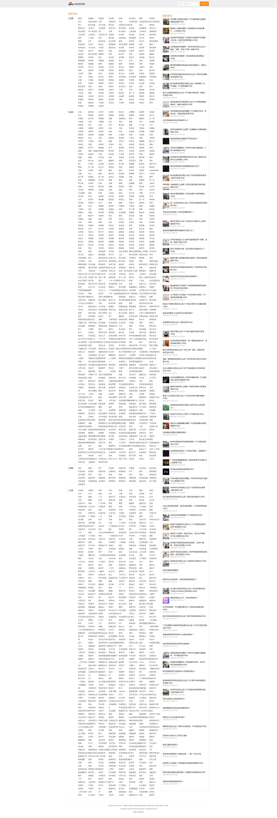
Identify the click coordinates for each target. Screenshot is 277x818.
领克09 (121, 714)
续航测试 (132, 772)
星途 (110, 503)
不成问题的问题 (125, 384)
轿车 (80, 565)
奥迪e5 (131, 584)
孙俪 (110, 183)
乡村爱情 (101, 436)
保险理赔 (132, 481)
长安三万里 (82, 277)
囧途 (141, 261)
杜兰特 (121, 54)
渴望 (151, 439)
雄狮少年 (152, 271)
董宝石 (111, 173)
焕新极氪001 (144, 717)
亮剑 (110, 443)
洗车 (151, 763)
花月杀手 (152, 329)
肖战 (120, 122)
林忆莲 (80, 229)
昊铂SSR (112, 665)
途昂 (130, 633)
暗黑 (151, 420)
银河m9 (91, 691)
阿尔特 (111, 562)
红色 (100, 455)
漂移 (90, 740)
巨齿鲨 (131, 332)
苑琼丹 (141, 232)
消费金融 (152, 478)
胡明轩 (131, 67)
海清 (90, 193)
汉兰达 (111, 630)
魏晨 (80, 206)
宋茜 (100, 170)
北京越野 (91, 591)
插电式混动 (143, 753)
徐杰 (141, 70)
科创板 (111, 468)
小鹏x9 (131, 652)
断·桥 (111, 297)
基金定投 (142, 481)
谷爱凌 (101, 106)
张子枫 (80, 196)
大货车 (80, 549)
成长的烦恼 (102, 413)
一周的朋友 (133, 293)
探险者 (131, 620)
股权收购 (152, 471)
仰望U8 (91, 604)
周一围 (131, 209)
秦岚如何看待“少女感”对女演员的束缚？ (178, 313)
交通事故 (112, 763)
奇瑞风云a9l (154, 630)
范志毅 (152, 51)
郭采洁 (111, 245)
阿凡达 (80, 310)
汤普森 (111, 60)
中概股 (131, 468)
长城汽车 (122, 497)
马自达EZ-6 (82, 717)
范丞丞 (121, 157)
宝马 (90, 494)
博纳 (110, 714)
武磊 (110, 51)
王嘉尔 (111, 144)
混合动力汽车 (134, 711)
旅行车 (152, 575)
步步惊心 (142, 446)
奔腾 (151, 646)
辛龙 (90, 138)
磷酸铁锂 (81, 740)
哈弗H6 (81, 578)
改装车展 (152, 766)
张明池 (111, 70)
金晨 (80, 161)
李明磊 (101, 151)
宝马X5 (121, 526)
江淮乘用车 (153, 549)
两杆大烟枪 (153, 345)
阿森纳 (101, 18)
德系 (141, 776)
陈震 (120, 730)
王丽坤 (152, 219)
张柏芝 (141, 115)
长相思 (141, 394)
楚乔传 (90, 449)
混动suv (91, 630)
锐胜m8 (122, 630)
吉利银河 (132, 510)
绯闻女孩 (112, 413)
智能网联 (122, 750)
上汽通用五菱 (103, 555)
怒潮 (130, 280)
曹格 (80, 167)
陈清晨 (121, 93)
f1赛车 (80, 698)
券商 (110, 475)
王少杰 (111, 67)
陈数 (141, 209)
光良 (80, 248)
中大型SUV (123, 578)
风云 (110, 575)
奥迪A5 (142, 630)
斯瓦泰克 (81, 86)
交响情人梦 (153, 426)
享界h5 (81, 584)
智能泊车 (81, 750)
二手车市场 (82, 662)
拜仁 (80, 25)
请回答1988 (103, 462)
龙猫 (90, 345)
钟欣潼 (152, 235)
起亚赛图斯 (113, 636)
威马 (110, 678)
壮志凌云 (122, 329)
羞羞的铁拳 (82, 264)
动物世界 (81, 267)
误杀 (151, 258)
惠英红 (111, 232)
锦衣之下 (142, 449)
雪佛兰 (111, 545)
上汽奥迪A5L (114, 526)
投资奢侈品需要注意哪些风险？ (175, 432)
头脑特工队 (82, 323)
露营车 (101, 769)
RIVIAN (132, 536)
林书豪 (121, 57)
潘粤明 (90, 190)
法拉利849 (82, 701)
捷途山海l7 (92, 665)
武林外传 (142, 433)
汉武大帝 (142, 430)
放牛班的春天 (114, 342)
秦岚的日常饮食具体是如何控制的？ (184, 276)
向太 (80, 115)
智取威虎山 (113, 261)
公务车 (141, 701)
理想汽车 (112, 500)
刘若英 (131, 245)
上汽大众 (132, 506)
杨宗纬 (141, 248)
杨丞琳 (101, 242)
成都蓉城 (152, 31)
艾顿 (141, 60)
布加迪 (131, 542)
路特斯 (90, 552)
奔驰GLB (81, 529)
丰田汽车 (132, 526)
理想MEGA (102, 662)
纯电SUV (122, 565)
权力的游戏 (82, 404)
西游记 (152, 430)
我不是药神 (133, 255)
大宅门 (152, 459)
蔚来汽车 (112, 639)
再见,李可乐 (92, 284)
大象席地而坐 (114, 381)
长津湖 (111, 251)
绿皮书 (90, 368)
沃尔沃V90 (133, 571)
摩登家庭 (152, 404)
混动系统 (132, 750)
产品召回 (152, 743)
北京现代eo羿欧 (84, 617)
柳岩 (120, 216)
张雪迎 (131, 196)
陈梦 (80, 83)
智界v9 (141, 597)
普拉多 (141, 620)
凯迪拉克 (81, 510)
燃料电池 (122, 740)
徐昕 (80, 70)
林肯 (100, 536)
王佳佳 (152, 173)
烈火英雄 (122, 258)
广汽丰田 (101, 503)
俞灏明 (152, 206)
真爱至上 (152, 365)
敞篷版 (121, 662)
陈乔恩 (152, 248)
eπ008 (151, 652)
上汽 (151, 523)
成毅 (110, 118)
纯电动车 (101, 610)
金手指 (90, 280)
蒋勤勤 (131, 212)
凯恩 (120, 41)
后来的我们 (82, 258)
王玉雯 (121, 154)
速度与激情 (143, 310)
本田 (90, 503)
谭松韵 (141, 144)
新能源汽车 (153, 730)
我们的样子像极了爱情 (86, 297)
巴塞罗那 (112, 22)
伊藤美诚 (142, 77)
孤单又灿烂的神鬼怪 (116, 420)
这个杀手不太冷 (84, 339)
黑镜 (141, 410)
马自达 (90, 558)
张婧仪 (80, 125)
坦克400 (132, 597)
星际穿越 (142, 339)
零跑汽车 (142, 523)
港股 (90, 468)
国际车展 (152, 756)
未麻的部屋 (123, 365)
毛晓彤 (80, 219)
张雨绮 (121, 196)
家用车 (141, 779)
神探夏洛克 (133, 410)
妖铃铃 (131, 264)
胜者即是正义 (83, 452)
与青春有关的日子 (85, 459)
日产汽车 (91, 545)
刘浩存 (131, 170)
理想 (110, 506)
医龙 (130, 426)
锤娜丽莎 (91, 180)
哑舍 (110, 170)
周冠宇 (141, 103)
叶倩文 (152, 225)
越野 (151, 769)
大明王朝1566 (93, 452)
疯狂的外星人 (103, 258)
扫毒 (141, 267)
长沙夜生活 (123, 290)
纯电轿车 (122, 639)
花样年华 (112, 378)
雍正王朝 (122, 430)
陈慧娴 (141, 225)
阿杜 (90, 248)
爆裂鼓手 (101, 368)
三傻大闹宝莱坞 (94, 342)
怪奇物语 (132, 404)
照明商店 (81, 284)
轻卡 (120, 688)
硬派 (141, 682)
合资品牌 (112, 737)
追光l (111, 672)
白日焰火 (81, 384)
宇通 (130, 539)
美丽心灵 (152, 355)
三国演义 (122, 439)
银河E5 (101, 698)
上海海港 (132, 31)
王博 (80, 77)
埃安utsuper (103, 633)
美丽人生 (91, 339)
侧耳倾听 (112, 365)
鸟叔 (100, 125)
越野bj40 (122, 720)
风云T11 (112, 571)
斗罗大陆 (112, 400)
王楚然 (141, 135)
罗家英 (152, 232)
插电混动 (142, 746)
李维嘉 (141, 131)
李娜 (100, 86)
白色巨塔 (122, 426)
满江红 (131, 274)
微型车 (141, 652)
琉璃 (130, 449)
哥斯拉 (141, 326)
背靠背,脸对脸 (144, 384)
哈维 (141, 44)
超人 (110, 313)
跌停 (141, 471)
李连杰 (111, 167)
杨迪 (130, 125)
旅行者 (131, 575)
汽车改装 (142, 763)
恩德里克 (112, 48)
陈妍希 (141, 112)
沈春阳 (152, 151)
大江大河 (81, 394)
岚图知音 (91, 646)
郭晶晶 (80, 96)
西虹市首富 (143, 255)
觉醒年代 (122, 394)
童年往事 (101, 387)
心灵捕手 (132, 355)
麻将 (100, 391)
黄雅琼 (152, 93)
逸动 (141, 643)
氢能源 (152, 682)
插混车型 (112, 724)
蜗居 (100, 446)
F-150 (100, 620)
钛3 (79, 665)
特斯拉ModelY (83, 526)
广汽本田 (91, 536)
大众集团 (142, 785)
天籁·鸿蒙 (112, 691)
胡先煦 (111, 154)
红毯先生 (152, 277)
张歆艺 (131, 222)
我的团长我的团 (135, 443)
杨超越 (101, 148)
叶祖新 (152, 112)
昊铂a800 (112, 785)
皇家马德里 (92, 22)
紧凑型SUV (153, 659)
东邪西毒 (132, 378)
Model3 (101, 526)
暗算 (141, 455)
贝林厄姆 (122, 38)
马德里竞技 (133, 22)
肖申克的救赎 (134, 336)
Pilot (141, 626)
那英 (141, 177)
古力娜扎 (81, 193)
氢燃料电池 (92, 750)
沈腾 (130, 135)
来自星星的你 (124, 420)
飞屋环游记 (113, 319)
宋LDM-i (142, 675)
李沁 (90, 125)
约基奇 (90, 57)
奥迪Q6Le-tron (154, 707)
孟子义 (152, 115)
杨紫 (90, 157)
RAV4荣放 (102, 578)
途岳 (151, 711)
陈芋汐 (101, 96)
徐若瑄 (141, 245)
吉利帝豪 (91, 523)
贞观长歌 (91, 462)
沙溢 (110, 190)
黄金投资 (81, 484)
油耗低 (80, 788)
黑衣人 (111, 329)
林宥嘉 (90, 242)
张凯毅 (152, 128)
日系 (151, 776)
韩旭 (130, 70)
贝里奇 (131, 51)
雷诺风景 (112, 682)
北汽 (151, 497)
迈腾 (110, 594)
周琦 (141, 64)
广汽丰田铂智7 (83, 630)
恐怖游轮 (152, 374)
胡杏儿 (90, 232)
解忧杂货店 (143, 264)
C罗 (89, 41)
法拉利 (141, 497)
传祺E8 (121, 675)
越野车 (121, 571)
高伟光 (121, 199)
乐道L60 (91, 617)
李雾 (141, 161)
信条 (151, 303)
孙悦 (100, 141)
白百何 (152, 190)
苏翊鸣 (90, 106)
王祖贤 (101, 238)
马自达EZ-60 (114, 701)
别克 (80, 500)
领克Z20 (142, 656)
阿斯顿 (121, 549)
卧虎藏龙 (101, 378)
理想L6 (91, 610)
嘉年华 (101, 381)
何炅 (120, 144)
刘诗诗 (90, 183)
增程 (120, 746)
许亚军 (152, 138)
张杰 (90, 196)
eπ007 (90, 623)
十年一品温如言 (115, 293)
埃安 (120, 519)
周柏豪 (90, 238)
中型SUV (91, 584)
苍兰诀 (141, 400)
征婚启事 (142, 391)
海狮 (100, 581)
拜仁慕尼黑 (92, 31)
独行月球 (101, 274)
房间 (141, 371)
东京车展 (122, 766)
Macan (90, 639)
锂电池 (101, 746)
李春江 (90, 77)
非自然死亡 (143, 423)
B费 (79, 38)
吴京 (90, 173)
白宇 (80, 199)
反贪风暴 (132, 300)
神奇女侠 (152, 326)
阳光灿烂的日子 (145, 358)
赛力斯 (141, 500)
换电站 (111, 740)
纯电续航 (122, 733)
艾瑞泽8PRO (114, 727)
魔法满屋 (152, 300)
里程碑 (152, 779)
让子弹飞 (152, 378)
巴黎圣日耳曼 (124, 25)
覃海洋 (90, 99)
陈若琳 (131, 96)
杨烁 (141, 206)
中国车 (90, 549)
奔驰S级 (152, 532)
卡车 (80, 779)
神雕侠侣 (81, 439)
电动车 (90, 733)
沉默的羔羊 (82, 365)
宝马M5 (101, 704)
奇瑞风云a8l (154, 685)
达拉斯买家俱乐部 (136, 371)
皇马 (80, 22)
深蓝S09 (132, 669)
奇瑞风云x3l (92, 694)
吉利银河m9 (93, 613)
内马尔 (141, 41)
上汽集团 (81, 536)
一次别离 (112, 371)
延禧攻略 (132, 433)
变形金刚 (91, 316)
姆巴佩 (111, 38)
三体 (90, 397)
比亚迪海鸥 (102, 694)
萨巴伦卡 (122, 86)
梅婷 (110, 135)
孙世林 (141, 48)
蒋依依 (141, 212)
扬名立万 (112, 300)
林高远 (121, 83)
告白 (80, 371)
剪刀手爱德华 (124, 352)
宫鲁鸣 (111, 73)
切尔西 (111, 18)
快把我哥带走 (103, 267)
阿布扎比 (132, 776)
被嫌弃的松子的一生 (106, 352)
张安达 (111, 103)
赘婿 (100, 400)
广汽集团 (91, 516)
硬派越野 (81, 759)
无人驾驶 (81, 733)
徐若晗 (101, 144)
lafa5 (121, 782)
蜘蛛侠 (131, 319)
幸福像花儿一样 (94, 459)
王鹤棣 (101, 122)
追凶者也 (101, 384)
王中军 (101, 180)
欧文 (100, 57)
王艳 (80, 112)
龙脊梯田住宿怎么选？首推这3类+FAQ (177, 322)
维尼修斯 (132, 38)
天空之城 (142, 345)
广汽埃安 (122, 523)
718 (99, 623)
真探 (80, 410)
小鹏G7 (132, 665)
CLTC (90, 743)
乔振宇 (131, 203)
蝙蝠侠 (121, 316)
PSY (110, 125)
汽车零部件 (102, 743)
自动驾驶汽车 (124, 617)
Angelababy (154, 170)
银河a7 (121, 626)
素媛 (141, 349)
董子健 (101, 186)
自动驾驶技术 (124, 753)
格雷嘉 (90, 588)
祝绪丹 (152, 154)
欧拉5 (131, 588)
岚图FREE (102, 701)
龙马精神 (132, 290)
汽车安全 (122, 743)
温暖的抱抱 (123, 306)
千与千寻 (101, 339)
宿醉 (100, 319)
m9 (120, 613)
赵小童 (80, 177)
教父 (141, 342)
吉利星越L (82, 672)
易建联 (111, 64)
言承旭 (131, 242)
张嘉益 (111, 209)
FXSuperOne (144, 694)
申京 (120, 60)
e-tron (141, 662)
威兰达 (152, 565)
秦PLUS (132, 707)
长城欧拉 (101, 506)
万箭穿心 (132, 381)
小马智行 (101, 562)
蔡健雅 (121, 248)
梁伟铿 (141, 90)
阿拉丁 (152, 323)
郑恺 (151, 177)
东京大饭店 (82, 430)
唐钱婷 (90, 103)
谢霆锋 (131, 115)
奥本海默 (142, 329)
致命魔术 (91, 352)
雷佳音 (141, 186)
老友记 (152, 400)
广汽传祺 (142, 506)
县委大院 (81, 400)
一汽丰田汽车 (144, 711)
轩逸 (151, 607)
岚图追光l (143, 600)
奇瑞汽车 (91, 513)
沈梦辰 (80, 154)
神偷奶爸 (152, 319)
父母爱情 (112, 433)
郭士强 (121, 73)
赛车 (130, 759)
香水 (100, 371)
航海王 (80, 336)
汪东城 (121, 135)
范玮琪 (101, 248)
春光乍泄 (122, 378)
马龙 (151, 80)
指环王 (101, 316)
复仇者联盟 (102, 310)
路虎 (151, 506)
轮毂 (151, 633)
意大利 (121, 788)
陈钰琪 (152, 209)
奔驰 (151, 490)
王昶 (130, 90)
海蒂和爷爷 (102, 365)
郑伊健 (121, 235)
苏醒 (130, 122)
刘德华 (90, 225)
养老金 (90, 471)
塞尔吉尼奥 (92, 54)
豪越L (111, 591)
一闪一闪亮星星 (115, 280)
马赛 (130, 25)
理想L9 (101, 617)
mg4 (130, 626)
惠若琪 (80, 90)
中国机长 (132, 258)
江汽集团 (142, 526)
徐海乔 (111, 206)
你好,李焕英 (123, 251)
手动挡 (90, 685)
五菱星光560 (93, 672)
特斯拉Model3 (83, 711)
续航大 (80, 737)
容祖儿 (80, 238)
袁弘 (90, 209)
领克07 (111, 688)
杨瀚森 (90, 64)
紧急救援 (132, 306)
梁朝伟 (80, 225)
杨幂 (110, 141)
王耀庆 (152, 131)
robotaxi (122, 691)
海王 (80, 316)
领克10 (91, 649)
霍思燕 (111, 212)
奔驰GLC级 (133, 643)
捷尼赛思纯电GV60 (136, 688)
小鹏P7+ (132, 682)
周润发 (152, 222)
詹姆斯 (101, 54)
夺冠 (100, 303)
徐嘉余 (131, 99)
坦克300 (81, 581)
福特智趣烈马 (144, 623)
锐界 (120, 646)
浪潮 (110, 374)
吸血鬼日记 (133, 407)
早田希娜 (152, 77)
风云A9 (142, 575)
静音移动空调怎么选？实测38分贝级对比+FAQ (188, 561)
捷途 (100, 549)
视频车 (80, 659)
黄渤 (120, 180)
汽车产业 (142, 756)
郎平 (151, 86)
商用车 (141, 571)
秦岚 (100, 219)
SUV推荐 (91, 698)
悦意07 (152, 717)
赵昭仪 (90, 177)
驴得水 (131, 384)
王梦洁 (111, 90)
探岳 (80, 623)
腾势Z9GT (92, 701)
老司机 (101, 759)
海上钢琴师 (82, 342)
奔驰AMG (153, 558)
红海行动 (152, 251)
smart (121, 510)
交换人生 (142, 284)
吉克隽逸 (122, 212)
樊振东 (141, 80)
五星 (80, 766)
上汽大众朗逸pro (84, 727)
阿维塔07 (102, 630)
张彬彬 (101, 196)
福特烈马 (142, 633)
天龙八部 (142, 436)
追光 (80, 707)
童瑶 (141, 219)
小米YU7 (122, 575)
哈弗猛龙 (112, 685)
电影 (80, 251)
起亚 (100, 510)
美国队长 (152, 313)
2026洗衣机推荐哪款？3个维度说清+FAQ (186, 515)
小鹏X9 (101, 571)
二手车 (111, 568)
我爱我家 (91, 443)
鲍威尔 (152, 54)
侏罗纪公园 (123, 310)
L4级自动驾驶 (103, 750)
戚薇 (90, 219)
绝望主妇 (142, 413)
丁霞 (120, 90)
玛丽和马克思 (93, 358)
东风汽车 (142, 519)
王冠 (100, 410)
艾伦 (151, 196)
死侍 (100, 329)
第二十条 (122, 277)
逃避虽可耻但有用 (85, 426)
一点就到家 (102, 271)
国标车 (152, 737)
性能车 (111, 604)
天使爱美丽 (143, 352)
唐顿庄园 (122, 410)
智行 (100, 733)
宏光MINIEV (103, 643)
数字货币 (112, 478)
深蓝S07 (81, 604)
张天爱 (111, 196)
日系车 (90, 785)
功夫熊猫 (101, 323)
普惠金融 (132, 478)
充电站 (80, 785)
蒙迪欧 (101, 591)
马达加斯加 (113, 323)
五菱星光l (122, 704)
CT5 (120, 669)
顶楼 (90, 423)
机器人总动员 (103, 342)
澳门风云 (122, 261)
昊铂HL (101, 707)
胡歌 (110, 180)
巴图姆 (152, 60)
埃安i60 (132, 578)
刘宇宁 (90, 148)
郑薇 (90, 73)
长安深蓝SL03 (124, 707)
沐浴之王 (112, 271)
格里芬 (80, 64)
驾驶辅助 (132, 733)
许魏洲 (121, 206)
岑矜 (151, 161)
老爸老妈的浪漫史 (136, 413)
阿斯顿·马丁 (103, 545)
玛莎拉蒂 (132, 497)
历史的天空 (143, 443)
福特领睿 (132, 724)
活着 (141, 361)
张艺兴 (121, 141)
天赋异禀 (152, 417)
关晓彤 (80, 148)
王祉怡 (80, 93)
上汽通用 (142, 558)
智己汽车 (81, 678)
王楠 (80, 80)
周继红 (141, 96)
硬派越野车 (113, 656)
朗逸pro (101, 607)
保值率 (131, 756)
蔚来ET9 (152, 688)
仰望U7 (122, 665)
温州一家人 (123, 459)
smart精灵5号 (144, 727)
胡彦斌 (90, 135)
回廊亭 (152, 287)
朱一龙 (152, 180)
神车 (80, 597)
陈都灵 (111, 138)
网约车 (90, 597)
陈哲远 (131, 154)
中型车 (101, 795)
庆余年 (90, 400)
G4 (89, 675)
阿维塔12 (142, 610)
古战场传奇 (143, 417)
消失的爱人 (153, 368)
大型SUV (81, 600)
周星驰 (101, 225)
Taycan (121, 727)
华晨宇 (80, 141)
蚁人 (80, 329)
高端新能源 (133, 788)
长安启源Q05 (93, 633)
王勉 (100, 154)
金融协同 (101, 478)
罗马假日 (122, 345)
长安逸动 (122, 724)
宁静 (120, 128)
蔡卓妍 (141, 235)
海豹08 (142, 665)
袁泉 (110, 222)
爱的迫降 (91, 420)
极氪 (90, 497)
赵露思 (141, 196)
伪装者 (90, 455)
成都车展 (81, 782)
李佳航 (80, 203)
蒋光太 (101, 44)
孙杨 (80, 103)
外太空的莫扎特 (145, 293)
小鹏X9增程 (153, 626)
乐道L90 (142, 607)
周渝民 (121, 242)
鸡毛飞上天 (113, 459)
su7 (120, 623)
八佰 (120, 255)
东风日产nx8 (124, 682)
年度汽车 (142, 613)
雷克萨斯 (112, 510)
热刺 (120, 18)
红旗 (151, 503)
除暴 (120, 303)
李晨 (80, 180)
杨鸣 (100, 64)
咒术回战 (91, 336)
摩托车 (101, 779)
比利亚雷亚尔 (144, 22)
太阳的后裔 (143, 420)
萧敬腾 (131, 173)
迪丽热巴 (122, 118)
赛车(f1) (91, 772)
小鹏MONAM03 (155, 669)
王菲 (90, 229)
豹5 (99, 597)
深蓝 (80, 513)
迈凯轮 (152, 552)
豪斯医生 (91, 407)
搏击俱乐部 (133, 345)
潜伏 (151, 433)
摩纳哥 (152, 25)
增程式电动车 (134, 720)
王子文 (152, 193)
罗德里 (111, 35)
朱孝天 (141, 242)
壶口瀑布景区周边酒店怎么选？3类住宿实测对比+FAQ (184, 497)
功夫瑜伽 (91, 264)
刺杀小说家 (133, 271)
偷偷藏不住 (133, 400)
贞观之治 (101, 452)
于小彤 (141, 125)
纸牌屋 (111, 404)
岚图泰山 (122, 568)
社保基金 (81, 471)
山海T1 (101, 711)
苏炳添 (80, 106)
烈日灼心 (91, 384)
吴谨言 (90, 170)
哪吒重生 (142, 271)
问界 (100, 500)
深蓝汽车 (112, 539)
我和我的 (101, 255)
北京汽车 (122, 539)
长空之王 (91, 287)
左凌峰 (101, 164)
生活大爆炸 (92, 404)
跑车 (141, 568)
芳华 (151, 255)
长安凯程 (112, 555)
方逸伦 (80, 555)
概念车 (152, 568)
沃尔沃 (152, 500)
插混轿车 (81, 613)
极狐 (151, 510)
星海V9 (121, 652)
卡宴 (110, 519)
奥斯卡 (141, 51)
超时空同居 (92, 267)
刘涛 (100, 183)
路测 (151, 740)
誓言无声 (132, 455)
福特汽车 (81, 523)
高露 (90, 212)
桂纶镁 (121, 245)
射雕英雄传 (133, 436)
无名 (120, 284)
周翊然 (111, 115)
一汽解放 (122, 542)
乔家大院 (81, 462)
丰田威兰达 (92, 720)
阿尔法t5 (152, 584)
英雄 (120, 407)
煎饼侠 (131, 261)
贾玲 (151, 157)
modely (132, 636)
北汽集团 (122, 516)
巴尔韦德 (112, 41)
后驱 (90, 746)
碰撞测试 (142, 740)
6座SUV (101, 669)
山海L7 (131, 617)
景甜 (120, 193)
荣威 (141, 516)
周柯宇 (101, 115)
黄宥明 (152, 199)
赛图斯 (152, 613)
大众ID (152, 526)
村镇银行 (112, 481)
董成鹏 (101, 199)
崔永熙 (111, 57)
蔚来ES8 (112, 623)
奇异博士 (112, 332)
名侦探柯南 (113, 284)
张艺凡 (131, 141)
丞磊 (90, 144)
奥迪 (100, 494)
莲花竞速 (132, 704)
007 (110, 316)
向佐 (110, 128)
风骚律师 (81, 423)
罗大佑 (152, 238)
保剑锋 (121, 115)
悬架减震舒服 (124, 759)
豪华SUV (152, 578)
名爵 (141, 555)
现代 (141, 513)
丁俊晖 (121, 103)
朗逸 (90, 581)
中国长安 (152, 513)
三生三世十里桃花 (105, 449)
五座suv (91, 669)
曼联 (141, 18)
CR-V (141, 617)
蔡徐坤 (80, 138)
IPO (99, 468)
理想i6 (141, 591)
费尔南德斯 (153, 41)
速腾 (151, 604)
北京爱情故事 (124, 446)
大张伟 (90, 186)
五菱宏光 (152, 656)
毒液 (130, 326)
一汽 (100, 516)
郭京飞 (141, 173)
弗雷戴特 (81, 60)
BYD (110, 552)
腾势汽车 (142, 539)
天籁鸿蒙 (142, 688)
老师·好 (132, 267)
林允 (110, 216)
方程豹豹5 (82, 685)
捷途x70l (91, 717)
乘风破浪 (101, 264)
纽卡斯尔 (132, 18)
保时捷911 (123, 532)
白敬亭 (152, 183)
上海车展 (91, 782)
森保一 (152, 44)
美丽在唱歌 (133, 391)
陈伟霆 (152, 122)
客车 (90, 779)
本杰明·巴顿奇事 (145, 355)
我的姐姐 (122, 297)
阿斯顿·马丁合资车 (105, 782)
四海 (90, 293)
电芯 (151, 746)
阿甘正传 (152, 336)
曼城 (80, 18)
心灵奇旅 (101, 306)
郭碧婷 (90, 115)
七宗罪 (111, 352)
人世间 (90, 394)
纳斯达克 (122, 468)
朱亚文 (121, 112)
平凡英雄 (152, 290)
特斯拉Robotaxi (84, 724)
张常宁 (90, 90)
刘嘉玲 (90, 128)
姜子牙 (111, 255)
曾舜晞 (101, 209)
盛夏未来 (91, 300)
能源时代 (112, 788)
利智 (120, 167)
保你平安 (152, 284)
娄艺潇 (131, 216)
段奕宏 (111, 199)
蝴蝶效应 (112, 355)
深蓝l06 (122, 581)
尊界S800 (133, 568)
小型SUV (81, 652)
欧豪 (120, 203)
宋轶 (110, 219)
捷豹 (151, 536)
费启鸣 (141, 157)
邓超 (130, 177)
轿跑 (80, 568)
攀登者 (141, 258)
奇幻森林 (81, 326)
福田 (120, 545)
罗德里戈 (81, 44)
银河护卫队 (102, 332)
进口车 (80, 636)
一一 (110, 361)
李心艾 (101, 167)
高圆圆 (141, 141)
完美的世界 (143, 365)
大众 (80, 494)
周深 (151, 148)
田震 (141, 154)
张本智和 (122, 77)
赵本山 (111, 177)
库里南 (152, 636)
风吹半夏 (122, 397)
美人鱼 (80, 255)
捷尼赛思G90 (144, 659)
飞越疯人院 (82, 349)
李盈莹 (101, 90)
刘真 (100, 138)
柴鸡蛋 (121, 148)
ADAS (131, 753)
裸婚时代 (112, 446)
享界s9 (91, 575)
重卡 (90, 578)
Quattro (81, 746)
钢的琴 (121, 381)
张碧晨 (121, 222)
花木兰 (80, 306)
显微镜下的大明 (155, 397)
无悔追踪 (122, 455)
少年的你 (81, 261)
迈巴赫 (80, 519)
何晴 (141, 138)
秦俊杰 (141, 203)
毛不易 (80, 190)
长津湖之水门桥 (145, 290)
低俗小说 (122, 355)
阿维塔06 (81, 626)
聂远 (110, 203)
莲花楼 (152, 394)
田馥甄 (111, 242)
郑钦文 (111, 86)
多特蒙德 (142, 28)
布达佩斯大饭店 (94, 365)
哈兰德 (141, 35)
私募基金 (122, 471)
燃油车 (90, 565)
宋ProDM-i (143, 707)
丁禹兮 (131, 138)
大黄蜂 (90, 329)
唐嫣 (120, 183)
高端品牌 (142, 714)
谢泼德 (141, 54)
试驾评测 (112, 766)
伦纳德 (141, 57)
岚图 (90, 542)
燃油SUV (91, 594)
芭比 (130, 329)
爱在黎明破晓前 (135, 361)
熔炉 (130, 342)
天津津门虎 (102, 35)
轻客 (151, 649)
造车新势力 (113, 746)
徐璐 (90, 222)
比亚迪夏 (122, 610)
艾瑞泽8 (152, 675)
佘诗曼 (80, 232)
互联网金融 (92, 481)
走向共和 (112, 430)
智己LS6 (152, 617)
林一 (80, 164)
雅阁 (120, 607)
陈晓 (80, 186)
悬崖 (80, 455)
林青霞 (141, 238)
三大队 (141, 280)
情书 (80, 355)
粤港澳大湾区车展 (95, 769)
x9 (109, 675)
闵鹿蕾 (152, 73)
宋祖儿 (121, 219)
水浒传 (131, 439)
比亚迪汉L (102, 652)
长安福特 (122, 555)
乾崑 (130, 792)
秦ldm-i (101, 678)
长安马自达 (133, 552)
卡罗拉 (121, 600)
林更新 (152, 167)
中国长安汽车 (154, 519)
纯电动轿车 (153, 591)
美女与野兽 (102, 313)
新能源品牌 (133, 691)
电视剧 (152, 391)
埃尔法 (80, 591)
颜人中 (152, 141)
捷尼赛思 (152, 545)
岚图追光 (132, 565)
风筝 (110, 455)
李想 (110, 730)
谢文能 (80, 54)
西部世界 (152, 407)
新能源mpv (133, 630)
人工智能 (112, 358)
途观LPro (81, 694)
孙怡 (130, 219)
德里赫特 (112, 44)
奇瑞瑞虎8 (82, 588)
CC (89, 678)
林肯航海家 (123, 656)
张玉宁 (90, 44)
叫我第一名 (92, 374)
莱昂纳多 (122, 51)
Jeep (131, 701)
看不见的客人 (134, 368)
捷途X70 (152, 678)
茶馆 (151, 384)
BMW (111, 607)
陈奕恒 (141, 164)
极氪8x (121, 717)
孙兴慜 (121, 35)
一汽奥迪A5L (114, 536)
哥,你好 (81, 293)
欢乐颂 (111, 436)
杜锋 (100, 73)
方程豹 (121, 513)
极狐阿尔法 (102, 665)
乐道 (110, 523)
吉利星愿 (101, 649)
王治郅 (80, 73)
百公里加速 (113, 750)
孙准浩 (131, 48)
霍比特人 (91, 319)
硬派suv (152, 623)
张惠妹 (131, 238)
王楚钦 (90, 80)
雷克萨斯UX (103, 688)
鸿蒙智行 (152, 772)
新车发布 (142, 772)
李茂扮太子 (143, 300)
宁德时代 (101, 776)
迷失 (110, 407)
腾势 (120, 503)
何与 (141, 122)
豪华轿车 (81, 571)
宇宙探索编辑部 (84, 290)
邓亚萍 (90, 83)
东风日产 (112, 497)
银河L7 (152, 701)
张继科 (101, 83)
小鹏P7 (152, 594)
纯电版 (141, 737)
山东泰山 (91, 35)
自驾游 (131, 766)
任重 (151, 203)
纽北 (141, 766)
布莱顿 (152, 18)
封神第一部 (92, 277)
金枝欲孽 (142, 452)
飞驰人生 (112, 258)
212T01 (112, 659)
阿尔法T (152, 581)
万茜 (141, 193)
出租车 (152, 639)
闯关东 (131, 459)
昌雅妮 (80, 99)
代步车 (141, 639)
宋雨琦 (131, 128)
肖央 (90, 206)
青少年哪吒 (92, 391)
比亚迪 (80, 490)
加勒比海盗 (143, 316)
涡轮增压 (112, 753)
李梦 (151, 67)
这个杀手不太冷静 (95, 274)
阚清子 (90, 216)
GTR (120, 694)
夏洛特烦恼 (153, 261)
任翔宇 (111, 93)
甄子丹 (101, 232)
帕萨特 (131, 600)
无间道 (111, 345)
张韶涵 (101, 118)
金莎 (80, 216)
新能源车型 (92, 636)
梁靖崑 (111, 80)
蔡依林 (121, 238)
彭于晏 (101, 245)
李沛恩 (111, 151)
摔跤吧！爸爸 (114, 349)
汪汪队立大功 (83, 303)
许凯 (130, 190)
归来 (141, 381)
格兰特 (152, 57)
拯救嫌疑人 (133, 287)
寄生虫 (111, 368)
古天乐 (80, 235)
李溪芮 (101, 216)
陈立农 (80, 242)
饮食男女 (122, 361)
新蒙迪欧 (91, 607)
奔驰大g (132, 685)
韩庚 (130, 199)
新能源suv (102, 675)
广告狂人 (152, 413)
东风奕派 (142, 532)
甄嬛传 (90, 433)
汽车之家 (152, 759)
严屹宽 (131, 206)
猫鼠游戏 (91, 371)
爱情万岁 (142, 387)
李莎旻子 (132, 161)
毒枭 (120, 417)
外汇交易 (152, 481)
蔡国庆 (80, 135)
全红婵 (90, 96)
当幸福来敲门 (83, 345)
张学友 (111, 225)
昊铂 (120, 558)
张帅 (90, 86)
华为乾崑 (112, 776)
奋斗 (90, 446)
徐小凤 (101, 229)
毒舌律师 (122, 287)
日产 (151, 494)
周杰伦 (80, 144)
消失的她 (152, 274)
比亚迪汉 (81, 691)
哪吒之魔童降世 (135, 251)
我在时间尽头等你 (146, 303)
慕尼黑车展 (82, 769)
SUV (141, 562)
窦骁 (110, 186)
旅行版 (111, 584)
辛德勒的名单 (114, 339)
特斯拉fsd (143, 594)
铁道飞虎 (112, 264)
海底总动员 (153, 316)
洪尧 (80, 170)
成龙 (141, 222)
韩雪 (100, 193)
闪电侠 (90, 332)
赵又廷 (90, 245)
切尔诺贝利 (113, 417)
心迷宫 (80, 381)
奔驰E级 (91, 662)
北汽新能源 (143, 542)
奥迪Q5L (132, 623)
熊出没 (131, 277)
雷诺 (130, 519)
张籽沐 (111, 164)
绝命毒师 (101, 404)
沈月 (110, 122)
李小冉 (131, 193)
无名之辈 (112, 267)
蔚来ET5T (112, 646)
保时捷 (141, 494)
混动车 (131, 639)
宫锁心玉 (152, 446)
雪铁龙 (111, 532)
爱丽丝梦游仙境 (84, 319)
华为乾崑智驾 (134, 746)
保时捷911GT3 (155, 720)
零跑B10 (112, 698)
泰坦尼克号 (92, 310)
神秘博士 (81, 413)
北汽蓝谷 (152, 529)
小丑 (120, 326)
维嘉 (151, 144)
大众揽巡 (112, 711)
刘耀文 (141, 170)
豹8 (130, 529)
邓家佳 (80, 212)
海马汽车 (122, 562)
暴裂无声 (91, 381)
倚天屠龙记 (92, 439)
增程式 (131, 740)
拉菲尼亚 (101, 41)
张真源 (80, 131)
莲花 (120, 552)
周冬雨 (131, 148)
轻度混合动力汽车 (85, 753)
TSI (150, 750)
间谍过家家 (113, 336)
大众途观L (153, 620)
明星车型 (152, 698)
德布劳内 (152, 35)
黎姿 (151, 229)
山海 (100, 558)
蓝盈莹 (90, 154)
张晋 (120, 209)
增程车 (131, 737)
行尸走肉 (142, 407)
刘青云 (90, 235)
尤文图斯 (101, 28)
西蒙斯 (80, 57)
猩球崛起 (91, 326)
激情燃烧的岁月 (155, 443)
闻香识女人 (102, 349)
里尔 (141, 25)
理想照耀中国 (93, 436)
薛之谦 (131, 157)
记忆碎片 (132, 374)
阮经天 (80, 245)
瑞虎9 (100, 613)
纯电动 (141, 733)
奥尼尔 (131, 57)
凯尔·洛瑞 (82, 539)
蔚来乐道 (152, 694)
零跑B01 (81, 714)
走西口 (141, 459)
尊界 (130, 500)
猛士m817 (123, 604)
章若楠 (121, 138)
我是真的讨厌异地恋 (126, 293)
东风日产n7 (102, 604)
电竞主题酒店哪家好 (170, 570)
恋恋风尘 (122, 387)
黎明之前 (152, 452)
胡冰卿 (101, 212)
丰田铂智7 (102, 727)
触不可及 (152, 342)
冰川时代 (122, 323)
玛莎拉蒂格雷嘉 (104, 659)
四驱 (80, 743)
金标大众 (81, 720)
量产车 (111, 782)
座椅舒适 (112, 759)
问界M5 (132, 675)
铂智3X (121, 620)
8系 (140, 672)
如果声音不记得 (155, 306)
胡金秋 (152, 64)
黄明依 (121, 70)
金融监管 (152, 475)
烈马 (100, 529)
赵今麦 (90, 118)
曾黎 (120, 161)
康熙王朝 (132, 430)
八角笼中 (142, 274)
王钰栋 (80, 51)
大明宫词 (122, 452)
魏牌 (90, 500)
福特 (141, 490)
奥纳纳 (131, 44)
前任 (90, 258)
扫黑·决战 (82, 300)
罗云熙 (101, 157)
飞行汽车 (112, 743)
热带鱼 (121, 391)
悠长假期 (122, 423)
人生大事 (112, 274)
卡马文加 (91, 48)
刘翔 (151, 103)
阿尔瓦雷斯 (123, 44)
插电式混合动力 (94, 753)
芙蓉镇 (80, 387)
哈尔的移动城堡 (135, 349)
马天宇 (152, 186)
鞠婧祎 (111, 161)
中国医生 (142, 297)
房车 (141, 565)
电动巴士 (101, 714)
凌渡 (141, 720)
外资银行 (101, 481)
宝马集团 (81, 516)
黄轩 (130, 186)
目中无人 (122, 280)
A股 (79, 468)
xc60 (131, 727)
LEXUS (152, 555)
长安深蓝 (132, 558)
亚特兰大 (112, 28)
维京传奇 (132, 417)
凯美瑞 (121, 636)
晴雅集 (111, 306)
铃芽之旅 (142, 332)
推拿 (151, 381)
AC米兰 (91, 28)
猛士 (110, 529)
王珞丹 (90, 164)
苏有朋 (121, 173)
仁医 (141, 426)
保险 (120, 475)
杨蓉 (100, 222)
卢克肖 (101, 48)
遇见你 (90, 297)
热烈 (80, 287)
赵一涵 (101, 177)
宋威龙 (80, 118)
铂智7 (141, 584)
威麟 (110, 792)
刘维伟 (141, 73)
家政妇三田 (113, 426)
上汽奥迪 (142, 698)
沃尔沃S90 (153, 665)
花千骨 (80, 449)
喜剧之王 (81, 352)
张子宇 (90, 67)
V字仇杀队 (92, 349)
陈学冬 (90, 199)
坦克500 (91, 626)
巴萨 (100, 22)
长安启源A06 (114, 613)
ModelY (91, 526)
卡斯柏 (90, 141)
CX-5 (80, 646)
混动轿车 (142, 649)
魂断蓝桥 (132, 365)
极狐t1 (90, 620)
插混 (110, 565)
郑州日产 (142, 691)
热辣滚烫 (112, 277)
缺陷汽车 (142, 743)
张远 (110, 131)
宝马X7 (121, 701)
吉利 (100, 490)
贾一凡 (131, 93)
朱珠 (130, 118)
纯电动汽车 (82, 669)
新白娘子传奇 (144, 439)
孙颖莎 (121, 80)
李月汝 (121, 67)
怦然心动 (101, 345)
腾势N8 (132, 581)
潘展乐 (101, 99)
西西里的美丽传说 (126, 358)
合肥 (141, 782)
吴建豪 (152, 242)
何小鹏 (101, 730)
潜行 (100, 280)
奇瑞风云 (91, 652)
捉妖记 (90, 255)
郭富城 (121, 225)
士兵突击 (122, 443)
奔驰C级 (112, 652)
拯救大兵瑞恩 (134, 358)
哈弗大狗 (152, 672)
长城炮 (152, 597)
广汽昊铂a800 (144, 678)
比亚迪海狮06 (114, 643)
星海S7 (132, 678)
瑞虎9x (80, 649)
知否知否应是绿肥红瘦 (127, 433)
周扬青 (141, 148)
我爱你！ (112, 287)
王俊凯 (80, 128)
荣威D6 (132, 698)
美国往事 (152, 358)
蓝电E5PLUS (103, 646)
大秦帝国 (112, 452)
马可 (100, 203)
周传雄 (131, 248)
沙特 (90, 792)
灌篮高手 (152, 332)
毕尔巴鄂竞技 (154, 22)
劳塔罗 (152, 38)
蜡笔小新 (101, 284)
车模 (80, 763)
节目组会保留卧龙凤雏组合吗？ (182, 469)
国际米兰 (81, 28)
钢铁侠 (131, 313)
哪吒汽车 (91, 555)
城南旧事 (91, 387)
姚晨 (120, 170)
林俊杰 (131, 167)
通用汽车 (81, 542)
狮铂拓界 (152, 610)
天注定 (141, 378)
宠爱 (130, 303)
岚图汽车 (142, 503)
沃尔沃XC (92, 529)
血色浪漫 (152, 455)
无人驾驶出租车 (104, 682)
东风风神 (112, 549)
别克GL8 (101, 575)
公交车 (80, 620)
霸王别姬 (142, 336)
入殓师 (80, 358)
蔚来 (130, 494)
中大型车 (132, 656)
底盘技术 (101, 753)
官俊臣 (141, 128)
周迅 (141, 183)
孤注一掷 (101, 277)
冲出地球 (152, 293)
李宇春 (80, 183)
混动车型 (142, 669)
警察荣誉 (142, 397)
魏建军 (131, 503)
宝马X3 (111, 669)
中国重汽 (112, 542)
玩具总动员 (133, 316)
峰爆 (151, 297)
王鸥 (80, 222)
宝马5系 (122, 698)
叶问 (80, 271)
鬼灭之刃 (101, 336)
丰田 (130, 490)
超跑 (141, 759)
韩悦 (90, 93)
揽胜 (110, 588)
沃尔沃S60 (133, 662)
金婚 (80, 446)
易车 (90, 763)
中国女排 (91, 271)
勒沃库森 (91, 25)
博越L (100, 626)
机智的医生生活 (84, 420)
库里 (130, 54)
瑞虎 (90, 532)
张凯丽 (121, 177)
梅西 (80, 41)
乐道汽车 (101, 539)
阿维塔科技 (82, 506)
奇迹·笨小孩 (82, 274)
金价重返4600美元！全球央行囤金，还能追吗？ (188, 451)
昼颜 (90, 426)
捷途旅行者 (113, 578)
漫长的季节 (113, 397)
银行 (100, 475)
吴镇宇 (111, 235)
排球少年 (122, 336)
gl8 (99, 788)
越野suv (91, 659)
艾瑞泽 (90, 562)
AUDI (121, 536)
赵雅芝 (121, 229)
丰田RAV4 (92, 688)
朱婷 (141, 86)
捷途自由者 (113, 662)
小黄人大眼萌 (144, 313)
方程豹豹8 (113, 704)
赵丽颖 (131, 183)
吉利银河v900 (103, 594)
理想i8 (90, 643)
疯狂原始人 (92, 306)
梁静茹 (152, 245)
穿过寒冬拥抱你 (125, 300)
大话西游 (122, 342)
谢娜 (80, 157)
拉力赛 (101, 766)
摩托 (110, 779)
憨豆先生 (91, 413)
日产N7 (122, 584)
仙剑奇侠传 (123, 436)
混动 (100, 565)
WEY (100, 552)
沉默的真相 (82, 436)
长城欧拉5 (113, 617)
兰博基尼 (132, 513)
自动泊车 (101, 740)
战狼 (90, 251)
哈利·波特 (92, 313)
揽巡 (130, 604)
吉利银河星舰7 (155, 643)
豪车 (80, 776)
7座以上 (132, 613)
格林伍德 (81, 48)
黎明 (130, 225)
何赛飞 (101, 128)
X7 (99, 792)
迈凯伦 (131, 516)
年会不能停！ (83, 280)
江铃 (151, 542)
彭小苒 (121, 164)
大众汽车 (91, 506)
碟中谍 (121, 332)
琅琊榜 (101, 433)
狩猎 (80, 361)
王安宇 (101, 112)
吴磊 (120, 190)
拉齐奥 (131, 28)
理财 (141, 475)
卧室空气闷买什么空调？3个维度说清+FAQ (186, 414)
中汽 (80, 532)
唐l (79, 688)
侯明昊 (131, 144)
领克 (90, 510)
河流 (151, 387)
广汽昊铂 (142, 536)
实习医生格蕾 (83, 407)
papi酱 (131, 131)
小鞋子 (121, 368)
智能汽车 (152, 733)
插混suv (81, 610)
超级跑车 (101, 672)
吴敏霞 (121, 96)
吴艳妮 (131, 103)
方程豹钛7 (153, 588)
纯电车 (121, 594)
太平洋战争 (102, 417)
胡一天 (141, 199)
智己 (100, 519)
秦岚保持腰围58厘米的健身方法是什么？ (178, 230)
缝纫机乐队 (153, 264)
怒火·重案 (102, 300)
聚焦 (120, 371)
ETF (130, 471)
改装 (110, 756)
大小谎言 (91, 410)
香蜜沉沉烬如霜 (115, 449)
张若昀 (101, 131)
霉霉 (80, 151)
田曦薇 (131, 164)
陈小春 (131, 235)
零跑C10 (132, 649)
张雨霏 (152, 99)
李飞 (110, 148)
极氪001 (152, 600)
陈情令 (121, 449)
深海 (130, 284)
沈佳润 (141, 151)
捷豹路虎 (81, 633)
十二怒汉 (152, 349)
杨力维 (152, 70)
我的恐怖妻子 (103, 426)
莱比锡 (111, 25)
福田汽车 (81, 545)
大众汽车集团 (103, 532)
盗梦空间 (122, 339)
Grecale (142, 646)
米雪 (130, 229)
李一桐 (90, 167)
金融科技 (122, 478)
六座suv (122, 685)
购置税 (90, 776)
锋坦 (80, 704)
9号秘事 (152, 410)
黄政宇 (101, 51)
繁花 (100, 397)
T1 (120, 588)
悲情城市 (112, 387)
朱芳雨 (80, 67)
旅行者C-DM (144, 604)
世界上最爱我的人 (105, 297)
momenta (112, 558)
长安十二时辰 (154, 449)
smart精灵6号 (134, 717)
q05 (79, 643)
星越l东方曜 (153, 704)
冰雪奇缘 (152, 310)
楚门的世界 (153, 339)
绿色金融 (81, 481)
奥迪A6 (91, 682)
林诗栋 (101, 80)
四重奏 (131, 423)
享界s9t (111, 600)
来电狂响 (122, 267)
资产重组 (81, 475)
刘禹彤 (101, 67)
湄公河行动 (102, 261)
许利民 (131, 73)
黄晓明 (141, 180)
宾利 (90, 519)
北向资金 (142, 468)
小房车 (90, 727)
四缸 (90, 704)
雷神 (141, 323)
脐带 (90, 290)
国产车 (101, 737)
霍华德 (90, 60)
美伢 (110, 157)
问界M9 (91, 568)
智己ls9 (142, 588)
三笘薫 (90, 38)
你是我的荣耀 (124, 400)
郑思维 (141, 93)
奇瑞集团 (142, 545)
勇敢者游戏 (102, 326)
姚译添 (90, 131)
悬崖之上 (132, 297)
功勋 (130, 394)
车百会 (101, 763)
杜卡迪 (131, 555)
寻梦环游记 (92, 323)
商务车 (121, 678)
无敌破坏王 (113, 326)
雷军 (90, 730)
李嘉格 (101, 135)
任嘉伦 (101, 190)
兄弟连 (90, 417)
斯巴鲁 (80, 552)
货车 (100, 588)
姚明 (120, 64)
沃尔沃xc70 (113, 610)
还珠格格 (81, 433)
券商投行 (122, 481)
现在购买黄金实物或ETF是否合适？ (184, 138)
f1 (129, 785)
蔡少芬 (141, 229)
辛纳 (130, 86)
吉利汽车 (81, 503)
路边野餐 (112, 384)
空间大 (90, 737)
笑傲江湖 (101, 439)
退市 (90, 475)
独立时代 (112, 391)
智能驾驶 (112, 733)
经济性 (152, 785)
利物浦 (90, 18)
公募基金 (112, 471)
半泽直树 (152, 423)
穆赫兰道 (142, 374)
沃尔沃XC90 (103, 639)
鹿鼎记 (152, 436)
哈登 (110, 54)
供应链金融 (143, 478)
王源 (90, 122)
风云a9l (81, 594)
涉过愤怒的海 (154, 280)
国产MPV (92, 711)
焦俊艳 (152, 212)
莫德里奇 (152, 48)
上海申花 (142, 31)
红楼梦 (111, 439)
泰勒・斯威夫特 (94, 151)
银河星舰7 (123, 597)
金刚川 (90, 303)
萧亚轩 (111, 248)
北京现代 (142, 510)
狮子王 (131, 310)
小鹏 (120, 494)
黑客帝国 (101, 358)
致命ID (141, 368)
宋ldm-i (111, 694)
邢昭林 (101, 206)
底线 (130, 397)
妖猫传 (121, 264)
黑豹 (80, 313)
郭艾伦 (101, 77)
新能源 (141, 730)
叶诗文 (141, 99)
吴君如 (131, 232)
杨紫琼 (121, 232)
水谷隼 (131, 83)
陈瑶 (100, 161)
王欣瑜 (152, 83)
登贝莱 (121, 48)
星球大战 (112, 310)
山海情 (111, 394)
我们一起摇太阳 (145, 277)
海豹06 (121, 643)
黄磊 (130, 180)
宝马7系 (112, 649)
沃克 (130, 60)
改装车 (131, 763)
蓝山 (141, 578)
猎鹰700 (132, 607)
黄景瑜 (121, 186)
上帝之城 (81, 368)
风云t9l (121, 659)
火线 (80, 417)
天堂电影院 (92, 355)
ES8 (110, 620)
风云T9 (111, 597)
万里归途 (122, 274)
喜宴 (90, 378)
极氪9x (101, 584)
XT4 (130, 646)
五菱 (120, 500)
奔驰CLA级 (102, 720)
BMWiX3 (91, 714)
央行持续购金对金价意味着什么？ (176, 120)
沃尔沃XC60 (134, 532)
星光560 (132, 782)
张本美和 (132, 77)
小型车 (101, 685)
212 (99, 523)
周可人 (121, 151)
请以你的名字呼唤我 (96, 361)
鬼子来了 (101, 355)
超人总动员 (123, 313)
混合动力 (142, 750)
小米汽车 (91, 571)
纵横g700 (112, 626)
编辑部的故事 (83, 443)
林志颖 (111, 238)
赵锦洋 (90, 70)
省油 (90, 759)
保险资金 (101, 471)
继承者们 (132, 420)
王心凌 (141, 167)
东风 (80, 497)
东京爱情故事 (114, 423)
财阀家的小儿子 (104, 423)
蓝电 (100, 542)
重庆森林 (101, 361)
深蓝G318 (143, 704)
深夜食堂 (101, 430)
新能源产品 (123, 711)
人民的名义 (102, 459)
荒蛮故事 (81, 374)
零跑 (110, 516)
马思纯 (152, 216)
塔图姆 (101, 60)
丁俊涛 (101, 103)
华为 (110, 490)
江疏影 (111, 193)
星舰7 (141, 724)
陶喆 (100, 173)
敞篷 (130, 714)
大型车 (121, 795)
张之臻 (141, 83)
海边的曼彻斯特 (155, 371)
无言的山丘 (133, 387)
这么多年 (101, 287)
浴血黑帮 (112, 410)
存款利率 (81, 478)
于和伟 (80, 209)
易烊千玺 (152, 164)
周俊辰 (131, 64)
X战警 (131, 323)
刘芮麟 (131, 112)
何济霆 (101, 93)
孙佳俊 (111, 99)
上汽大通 (142, 529)
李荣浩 (90, 203)
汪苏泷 (131, 151)
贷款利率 (91, 478)
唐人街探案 (143, 251)
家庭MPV (92, 724)
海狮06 (131, 659)
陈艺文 (152, 96)
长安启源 (132, 523)
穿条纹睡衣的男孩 (156, 352)
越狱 (100, 407)
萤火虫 (111, 633)
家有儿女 (101, 443)
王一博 (152, 118)
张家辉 (101, 235)
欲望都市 (122, 413)
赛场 (120, 633)
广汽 (100, 497)
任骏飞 (141, 67)
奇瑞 (120, 490)
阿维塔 (121, 529)
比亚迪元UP (113, 720)
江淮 (151, 516)
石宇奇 (152, 90)
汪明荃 (111, 229)
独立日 (141, 319)
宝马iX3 (152, 662)
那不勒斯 (122, 28)
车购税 (80, 656)
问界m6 (101, 724)
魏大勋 (121, 125)
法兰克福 (101, 25)
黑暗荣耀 (101, 420)
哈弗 (120, 506)
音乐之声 (132, 352)
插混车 (90, 656)
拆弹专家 (112, 303)
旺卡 (80, 332)
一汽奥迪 (81, 682)
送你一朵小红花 (125, 271)
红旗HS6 (101, 513)
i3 (109, 707)
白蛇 (90, 261)
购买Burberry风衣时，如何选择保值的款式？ (180, 579)
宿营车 (111, 717)
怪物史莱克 (123, 319)
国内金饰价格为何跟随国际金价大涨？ (185, 166)
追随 (120, 374)
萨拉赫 (131, 35)
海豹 (130, 549)
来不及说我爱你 (135, 446)
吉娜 (80, 173)
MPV (151, 562)
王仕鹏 (101, 70)
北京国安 (81, 35)
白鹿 (151, 135)
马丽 (141, 216)
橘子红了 (132, 452)
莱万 (100, 38)
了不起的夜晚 (114, 290)
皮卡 (151, 571)
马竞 (120, 22)
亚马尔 (141, 38)
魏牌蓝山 (142, 636)
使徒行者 (152, 267)
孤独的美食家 (93, 430)
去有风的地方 (83, 397)
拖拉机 (121, 779)
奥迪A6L (101, 636)
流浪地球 (101, 251)
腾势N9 (101, 600)
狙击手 (101, 293)
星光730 (81, 675)
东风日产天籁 (154, 714)
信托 (130, 475)
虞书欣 (90, 112)
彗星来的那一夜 (84, 378)
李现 (120, 131)
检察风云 (142, 287)
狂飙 (100, 394)
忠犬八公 (101, 290)
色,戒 (151, 361)
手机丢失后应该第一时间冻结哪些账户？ (178, 212)
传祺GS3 (142, 685)
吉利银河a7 (153, 724)
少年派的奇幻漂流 (126, 349)
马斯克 (80, 730)
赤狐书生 (142, 306)
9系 (89, 600)
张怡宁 (111, 83)
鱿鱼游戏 (122, 404)
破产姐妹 (142, 404)
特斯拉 (90, 490)
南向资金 (152, 468)
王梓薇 (80, 122)
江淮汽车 (112, 513)
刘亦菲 (111, 112)
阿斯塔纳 (132, 545)
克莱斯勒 (152, 539)
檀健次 (141, 118)
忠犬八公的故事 (135, 339)
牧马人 (152, 691)
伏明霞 (111, 96)
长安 (110, 494)
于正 (151, 125)
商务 (130, 779)
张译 (141, 190)
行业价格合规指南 (136, 743)
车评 (120, 756)
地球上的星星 (103, 374)
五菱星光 (132, 610)
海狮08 (121, 672)
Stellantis (91, 539)
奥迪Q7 (132, 672)
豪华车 (101, 568)
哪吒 (80, 558)
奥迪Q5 (101, 717)
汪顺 (120, 99)
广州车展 (101, 756)
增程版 (121, 737)
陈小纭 (90, 161)
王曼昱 (131, 80)
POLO (100, 785)
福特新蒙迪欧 (103, 656)
